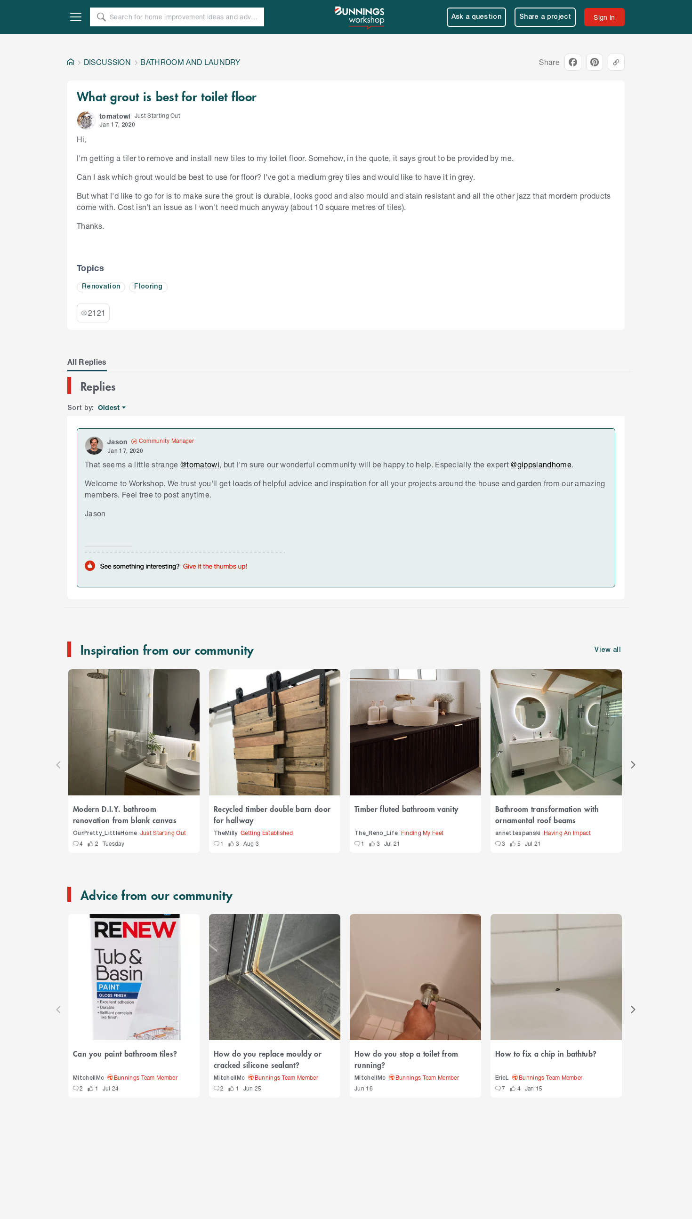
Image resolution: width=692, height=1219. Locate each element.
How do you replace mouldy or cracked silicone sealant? (268, 1059)
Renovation (101, 287)
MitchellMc (88, 1078)
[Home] (70, 62)
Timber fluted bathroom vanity (406, 808)
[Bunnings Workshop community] (360, 16)
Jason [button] (117, 442)
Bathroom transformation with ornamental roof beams (547, 814)
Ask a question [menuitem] (476, 17)
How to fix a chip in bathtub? (545, 1053)
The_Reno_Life (376, 833)
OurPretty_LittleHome (105, 833)
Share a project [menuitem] (545, 17)
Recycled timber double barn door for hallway (272, 814)
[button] (86, 120)
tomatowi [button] (115, 116)
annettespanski (518, 833)
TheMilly (226, 833)
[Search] (101, 17)
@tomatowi (199, 464)
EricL (502, 1078)
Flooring (148, 287)
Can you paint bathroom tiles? (125, 1053)
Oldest (109, 407)
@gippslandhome (541, 464)
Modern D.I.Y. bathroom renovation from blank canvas (125, 814)
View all (608, 650)
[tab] (87, 362)
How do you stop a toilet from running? (406, 1059)
